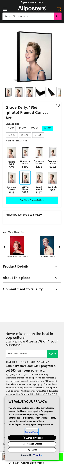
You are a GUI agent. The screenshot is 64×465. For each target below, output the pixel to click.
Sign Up (52, 354)
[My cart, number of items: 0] (59, 8)
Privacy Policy (31, 432)
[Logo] (32, 9)
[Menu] (4, 9)
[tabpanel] (32, 170)
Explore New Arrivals (32, 2)
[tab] (11, 128)
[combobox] (28, 16)
